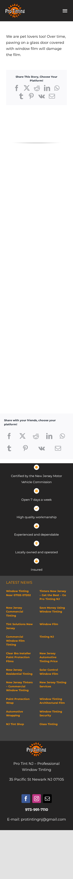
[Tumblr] (9, 448)
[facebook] (25, 798)
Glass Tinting (49, 724)
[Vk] (41, 448)
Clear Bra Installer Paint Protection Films (18, 657)
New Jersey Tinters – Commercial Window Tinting (19, 686)
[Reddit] (36, 436)
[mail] (47, 798)
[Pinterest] (25, 448)
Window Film (49, 624)
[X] (22, 436)
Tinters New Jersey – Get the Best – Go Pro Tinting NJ (53, 595)
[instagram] (36, 798)
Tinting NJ (47, 636)
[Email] (58, 448)
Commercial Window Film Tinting (15, 640)
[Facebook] (9, 436)
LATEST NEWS (19, 582)
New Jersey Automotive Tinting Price (49, 657)
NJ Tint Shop (15, 724)
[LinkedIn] (49, 436)
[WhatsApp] (62, 436)
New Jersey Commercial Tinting (14, 611)
